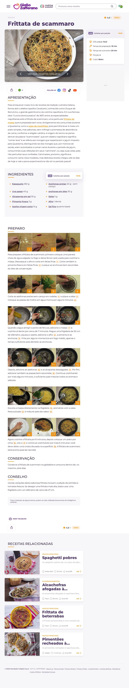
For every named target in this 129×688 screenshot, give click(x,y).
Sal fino (52, 206)
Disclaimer (116, 669)
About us (49, 669)
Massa (11, 17)
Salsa (51, 196)
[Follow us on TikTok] (70, 90)
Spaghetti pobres (59, 558)
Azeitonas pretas (57, 184)
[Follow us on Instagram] (64, 90)
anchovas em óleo (58, 191)
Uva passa (17, 191)
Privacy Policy (82, 669)
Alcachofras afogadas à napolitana (54, 587)
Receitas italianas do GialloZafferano (33, 6)
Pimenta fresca (20, 201)
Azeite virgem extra (22, 206)
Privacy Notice (70, 669)
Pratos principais (50, 554)
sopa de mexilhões (38, 126)
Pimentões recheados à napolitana (54, 641)
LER (77, 571)
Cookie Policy (93, 669)
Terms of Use (59, 669)
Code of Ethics (35, 672)
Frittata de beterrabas (53, 614)
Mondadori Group (48, 672)
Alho (51, 201)
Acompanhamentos (51, 581)
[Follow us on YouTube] (75, 90)
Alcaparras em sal (21, 196)
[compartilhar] (11, 90)
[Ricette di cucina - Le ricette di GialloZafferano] (120, 6)
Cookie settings (105, 669)
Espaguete (17, 184)
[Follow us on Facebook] (59, 90)
